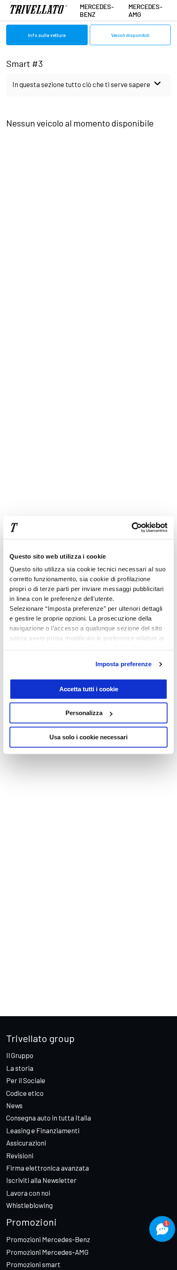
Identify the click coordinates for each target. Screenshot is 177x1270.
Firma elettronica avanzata (47, 1168)
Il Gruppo (19, 1055)
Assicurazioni (26, 1143)
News (14, 1105)
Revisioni (19, 1155)
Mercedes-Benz (97, 10)
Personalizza (83, 712)
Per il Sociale (25, 1080)
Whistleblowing (29, 1205)
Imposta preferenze (123, 663)
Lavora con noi (28, 1193)
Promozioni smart (33, 1264)
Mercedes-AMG (145, 10)
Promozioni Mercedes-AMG (47, 1252)
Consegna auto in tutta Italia (48, 1118)
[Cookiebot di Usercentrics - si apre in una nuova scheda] (131, 527)
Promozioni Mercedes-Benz (48, 1239)
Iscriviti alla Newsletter (41, 1180)
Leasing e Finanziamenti (42, 1130)
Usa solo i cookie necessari (88, 737)
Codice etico (25, 1093)
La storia (19, 1068)
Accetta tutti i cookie (88, 689)
